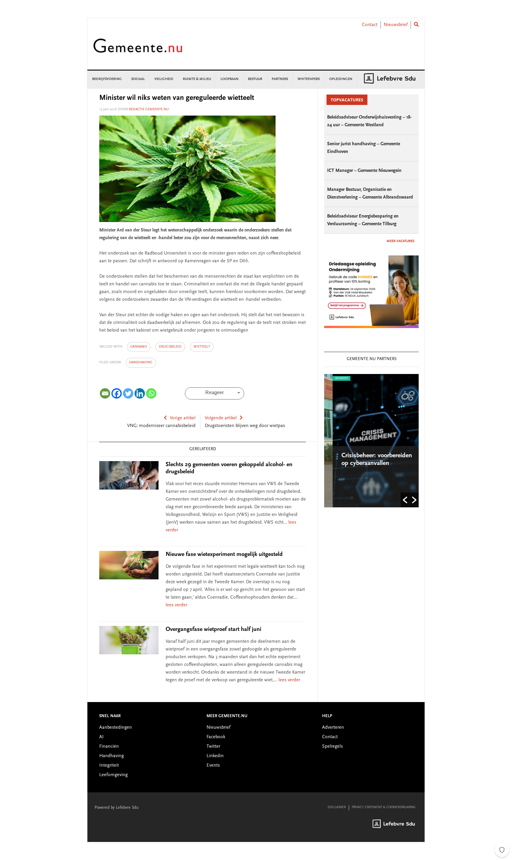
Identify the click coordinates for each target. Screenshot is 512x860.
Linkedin (215, 756)
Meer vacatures (400, 241)
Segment (333, 378)
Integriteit (109, 765)
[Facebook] (116, 393)
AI (101, 737)
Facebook (216, 737)
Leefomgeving (113, 775)
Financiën (109, 746)
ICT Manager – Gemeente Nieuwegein (364, 170)
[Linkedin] (140, 393)
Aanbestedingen (115, 727)
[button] (405, 500)
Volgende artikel (221, 418)
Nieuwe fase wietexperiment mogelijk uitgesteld (224, 554)
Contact (369, 25)
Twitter (213, 746)
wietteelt (201, 347)
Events (213, 765)
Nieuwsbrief (396, 25)
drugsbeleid (170, 347)
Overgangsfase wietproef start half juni (213, 629)
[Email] (105, 393)
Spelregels (332, 746)
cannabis (138, 347)
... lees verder (287, 680)
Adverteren (333, 727)
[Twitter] (128, 393)
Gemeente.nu (137, 50)
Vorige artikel (183, 418)
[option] (371, 440)
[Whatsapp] (151, 393)
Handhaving (141, 362)
